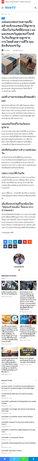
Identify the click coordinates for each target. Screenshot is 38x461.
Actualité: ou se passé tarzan (12, 437)
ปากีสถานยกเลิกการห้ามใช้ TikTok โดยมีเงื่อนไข (9, 293)
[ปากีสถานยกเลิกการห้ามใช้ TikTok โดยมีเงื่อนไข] (10, 285)
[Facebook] (5, 242)
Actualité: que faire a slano (12, 451)
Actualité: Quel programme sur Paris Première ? (19, 444)
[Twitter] (10, 242)
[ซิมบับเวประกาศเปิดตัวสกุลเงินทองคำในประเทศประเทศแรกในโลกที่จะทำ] (28, 351)
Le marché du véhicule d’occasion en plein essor (17, 395)
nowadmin (7, 50)
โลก (9, 14)
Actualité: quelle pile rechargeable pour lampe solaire (19, 402)
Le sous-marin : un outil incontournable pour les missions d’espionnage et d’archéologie (18, 387)
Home (5, 14)
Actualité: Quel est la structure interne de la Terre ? (18, 423)
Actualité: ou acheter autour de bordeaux (17, 417)
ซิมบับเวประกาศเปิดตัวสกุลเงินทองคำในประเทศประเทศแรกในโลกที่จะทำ (28, 360)
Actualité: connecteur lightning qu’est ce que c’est (18, 431)
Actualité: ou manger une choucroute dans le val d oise (18, 410)
